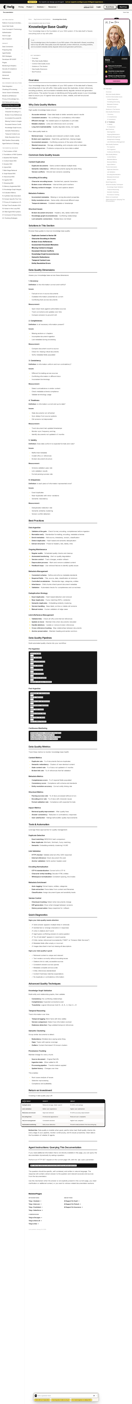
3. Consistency (111, 119)
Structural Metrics (112, 162)
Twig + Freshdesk (35, 1207)
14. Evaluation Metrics (9, 192)
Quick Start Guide (7, 26)
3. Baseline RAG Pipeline (10, 157)
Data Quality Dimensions (113, 112)
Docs (30, 19)
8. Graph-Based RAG (8, 173)
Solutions (40, 7)
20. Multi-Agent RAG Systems (11, 212)
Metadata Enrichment (113, 177)
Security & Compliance (9, 69)
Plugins (4, 62)
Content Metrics (111, 157)
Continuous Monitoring (113, 152)
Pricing (21, 7)
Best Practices (110, 129)
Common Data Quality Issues (114, 97)
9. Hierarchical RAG (8, 177)
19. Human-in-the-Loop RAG (11, 208)
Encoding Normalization (114, 174)
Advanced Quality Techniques (114, 184)
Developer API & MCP (9, 59)
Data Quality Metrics (111, 154)
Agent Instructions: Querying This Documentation (115, 200)
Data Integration (7, 86)
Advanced (5, 75)
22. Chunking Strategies (9, 218)
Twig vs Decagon (34, 1217)
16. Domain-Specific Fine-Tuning (12, 199)
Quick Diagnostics (111, 182)
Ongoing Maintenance (113, 134)
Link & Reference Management (116, 142)
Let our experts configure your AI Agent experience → (85, 2)
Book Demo (110, 7)
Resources (52, 7)
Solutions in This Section (113, 109)
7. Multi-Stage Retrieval (9, 170)
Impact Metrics (111, 164)
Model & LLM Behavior (9, 96)
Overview (108, 92)
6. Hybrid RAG (6, 167)
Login (99, 7)
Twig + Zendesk (34, 1201)
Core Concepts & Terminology (12, 29)
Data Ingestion (111, 132)
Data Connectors (7, 46)
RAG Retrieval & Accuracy (10, 102)
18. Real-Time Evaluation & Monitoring (12, 205)
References (6, 78)
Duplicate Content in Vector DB (14, 108)
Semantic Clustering (112, 192)
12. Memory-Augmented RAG (11, 186)
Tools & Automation (111, 167)
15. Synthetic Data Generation (11, 196)
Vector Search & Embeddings (11, 92)
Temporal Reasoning (113, 189)
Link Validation (111, 172)
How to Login (6, 35)
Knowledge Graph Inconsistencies (14, 127)
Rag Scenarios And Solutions (42, 19)
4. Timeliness (111, 122)
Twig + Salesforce (35, 1210)
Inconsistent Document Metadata (14, 118)
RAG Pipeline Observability (10, 140)
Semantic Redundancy (12, 131)
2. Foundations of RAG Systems (12, 154)
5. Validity (109, 124)
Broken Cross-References (13, 115)
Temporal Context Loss (12, 134)
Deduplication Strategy (113, 139)
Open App (126, 12)
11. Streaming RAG (7, 183)
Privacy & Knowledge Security (11, 99)
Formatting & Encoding (113, 102)
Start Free (123, 7)
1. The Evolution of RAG (9, 151)
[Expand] (22, 47)
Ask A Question (7, 39)
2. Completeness (112, 117)
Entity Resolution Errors (12, 137)
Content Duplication (112, 99)
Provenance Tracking (113, 194)
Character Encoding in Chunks (14, 111)
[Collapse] (22, 105)
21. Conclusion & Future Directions (12, 215)
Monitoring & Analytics (9, 66)
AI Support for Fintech (71, 1204)
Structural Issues (111, 107)
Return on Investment (112, 197)
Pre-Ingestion (111, 147)
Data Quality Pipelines (112, 144)
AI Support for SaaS (71, 1201)
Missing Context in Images (13, 121)
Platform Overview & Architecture (12, 23)
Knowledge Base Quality (10, 105)
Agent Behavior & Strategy (10, 143)
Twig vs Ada (33, 1224)
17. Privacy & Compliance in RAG (12, 202)
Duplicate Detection (112, 169)
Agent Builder (6, 53)
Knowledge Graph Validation (115, 187)
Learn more (116, 81)
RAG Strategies (7, 56)
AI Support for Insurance (72, 1207)
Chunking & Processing (9, 89)
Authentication (6, 32)
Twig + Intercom (34, 1204)
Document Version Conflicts (14, 124)
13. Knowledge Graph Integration (12, 189)
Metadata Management (113, 137)
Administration (6, 72)
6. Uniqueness (111, 127)
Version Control (111, 179)
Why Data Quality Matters (113, 94)
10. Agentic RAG (7, 180)
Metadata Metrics (112, 159)
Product (29, 7)
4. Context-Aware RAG (9, 161)
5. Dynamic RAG (7, 164)
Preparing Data (7, 50)
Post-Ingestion (111, 149)
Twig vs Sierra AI (34, 1220)
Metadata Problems (112, 104)
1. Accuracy (110, 114)
